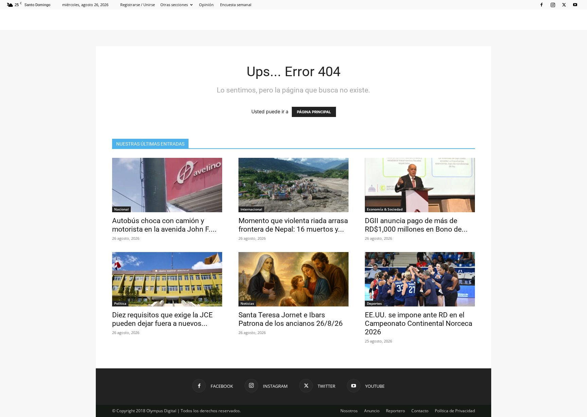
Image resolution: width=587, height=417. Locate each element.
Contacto (419, 411)
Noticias (247, 303)
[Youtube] (575, 5)
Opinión (206, 4)
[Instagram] (553, 5)
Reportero (395, 411)
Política (120, 303)
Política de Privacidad (455, 411)
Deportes (374, 303)
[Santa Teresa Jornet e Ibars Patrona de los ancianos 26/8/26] (293, 279)
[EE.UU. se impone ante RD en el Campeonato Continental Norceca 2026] (420, 279)
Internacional (251, 209)
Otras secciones (174, 4)
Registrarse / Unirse (137, 4)
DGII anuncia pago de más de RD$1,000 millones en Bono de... (416, 225)
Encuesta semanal (235, 4)
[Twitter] (564, 5)
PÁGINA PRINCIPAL (314, 112)
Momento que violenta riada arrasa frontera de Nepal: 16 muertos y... (293, 225)
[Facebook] (541, 5)
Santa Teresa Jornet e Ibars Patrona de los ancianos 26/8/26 (290, 319)
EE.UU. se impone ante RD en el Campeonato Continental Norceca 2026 (418, 323)
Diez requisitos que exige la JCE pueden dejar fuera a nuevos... (162, 319)
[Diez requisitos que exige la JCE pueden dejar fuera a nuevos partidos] (167, 279)
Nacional (121, 209)
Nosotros (349, 411)
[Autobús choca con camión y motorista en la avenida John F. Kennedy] (167, 185)
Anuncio (371, 411)
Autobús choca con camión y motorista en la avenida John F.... (164, 225)
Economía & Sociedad (385, 209)
